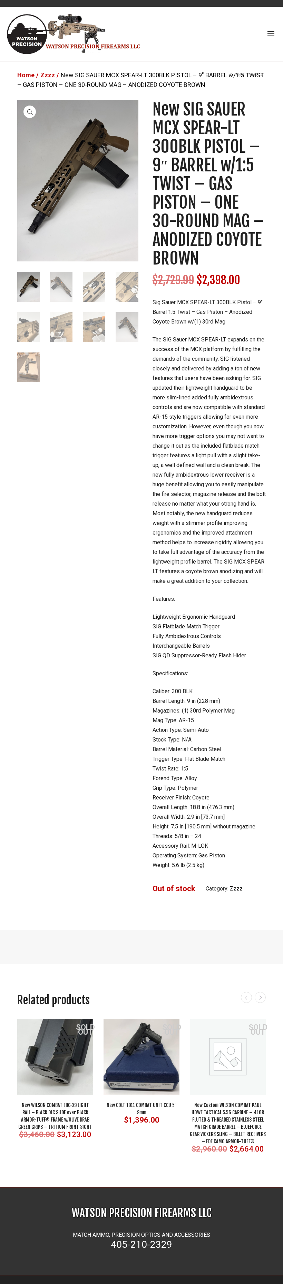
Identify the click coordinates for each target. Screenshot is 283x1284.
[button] (29, 112)
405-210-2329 (141, 1244)
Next (253, 74)
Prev (239, 74)
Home (26, 75)
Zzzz (47, 75)
